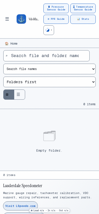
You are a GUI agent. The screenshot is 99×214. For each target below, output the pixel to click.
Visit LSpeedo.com (20, 206)
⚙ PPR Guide (56, 19)
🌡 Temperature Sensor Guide (83, 8)
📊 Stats (83, 19)
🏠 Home (11, 44)
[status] (49, 210)
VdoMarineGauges (34, 19)
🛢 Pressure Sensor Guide (56, 8)
